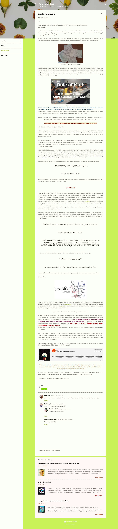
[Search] (105, 4)
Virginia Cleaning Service (50, 419)
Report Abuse (5, 50)
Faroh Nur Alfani (46, 4)
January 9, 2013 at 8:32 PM (64, 409)
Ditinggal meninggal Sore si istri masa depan (53, 501)
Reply (46, 400)
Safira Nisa (47, 395)
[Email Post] (42, 386)
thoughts (44, 389)
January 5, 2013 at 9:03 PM (59, 404)
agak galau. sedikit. (44, 482)
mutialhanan (67, 304)
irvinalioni (87, 201)
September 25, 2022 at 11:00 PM (65, 419)
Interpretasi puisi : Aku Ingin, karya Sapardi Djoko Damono (58, 463)
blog (61, 306)
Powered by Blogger (71, 521)
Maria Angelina (48, 404)
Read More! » (99, 477)
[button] (102, 13)
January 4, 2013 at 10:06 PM (57, 395)
